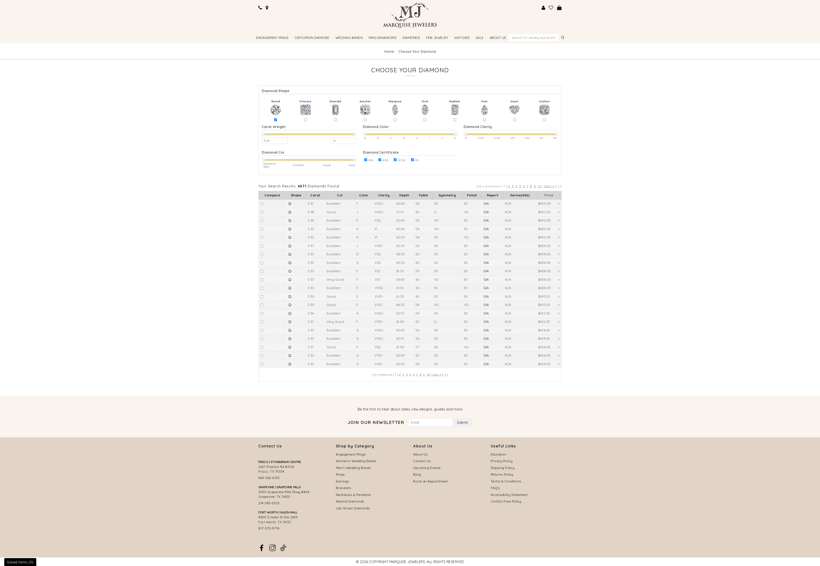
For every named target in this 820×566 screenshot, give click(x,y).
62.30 (400, 246)
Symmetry (447, 195)
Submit (462, 422)
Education (498, 454)
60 (417, 254)
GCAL (402, 160)
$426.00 (544, 355)
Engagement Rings (351, 454)
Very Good (335, 280)
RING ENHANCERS (383, 38)
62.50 (400, 364)
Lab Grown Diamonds (353, 508)
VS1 (378, 271)
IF (376, 229)
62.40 (400, 220)
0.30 (311, 288)
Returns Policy (502, 474)
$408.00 (544, 271)
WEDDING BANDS (349, 38)
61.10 (400, 288)
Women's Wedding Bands (356, 461)
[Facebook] (261, 547)
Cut (340, 195)
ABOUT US (498, 38)
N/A (508, 203)
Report (492, 195)
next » (549, 186)
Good (331, 212)
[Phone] (260, 7)
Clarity (384, 195)
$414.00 (544, 330)
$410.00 (544, 296)
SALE (480, 38)
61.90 (400, 347)
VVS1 (379, 246)
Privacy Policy (502, 461)
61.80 (400, 322)
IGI (417, 160)
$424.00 (544, 347)
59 (417, 271)
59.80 (400, 280)
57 (417, 347)
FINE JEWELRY (437, 38)
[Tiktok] (283, 547)
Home (389, 51)
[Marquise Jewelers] (410, 15)
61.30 (400, 271)
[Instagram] (272, 547)
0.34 (311, 220)
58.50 (400, 254)
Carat (315, 195)
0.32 (311, 229)
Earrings (342, 481)
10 (539, 186)
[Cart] (559, 7)
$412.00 (544, 313)
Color (364, 195)
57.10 (400, 212)
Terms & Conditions (506, 481)
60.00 (400, 263)
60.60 (400, 229)
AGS (385, 160)
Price (549, 195)
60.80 (400, 203)
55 (417, 355)
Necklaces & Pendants (353, 495)
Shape (296, 195)
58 (417, 203)
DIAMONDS (411, 38)
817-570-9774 (268, 528)
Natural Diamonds (350, 501)
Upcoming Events (427, 468)
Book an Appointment (430, 481)
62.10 (400, 313)
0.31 (311, 203)
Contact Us (422, 461)
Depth (404, 195)
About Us (420, 454)
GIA (370, 160)
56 (417, 220)
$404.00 (544, 246)
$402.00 (544, 212)
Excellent (334, 203)
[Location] (267, 7)
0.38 (311, 212)
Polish (472, 195)
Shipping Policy (503, 468)
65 (417, 212)
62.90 (400, 355)
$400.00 (544, 203)
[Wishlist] (551, 7)
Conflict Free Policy (506, 501)
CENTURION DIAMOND (311, 38)
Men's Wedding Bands (353, 468)
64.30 (400, 305)
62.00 (400, 237)
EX (436, 203)
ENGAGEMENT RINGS (272, 38)
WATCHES (462, 38)
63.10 (400, 339)
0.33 (311, 254)
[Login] (543, 7)
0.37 (311, 246)
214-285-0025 (269, 503)
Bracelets (343, 488)
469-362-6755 (269, 478)
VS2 (378, 220)
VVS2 (379, 203)
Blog (417, 474)
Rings (340, 474)
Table (423, 195)
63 (417, 322)
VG (466, 212)
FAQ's (495, 488)
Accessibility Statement (509, 495)
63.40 (400, 330)
